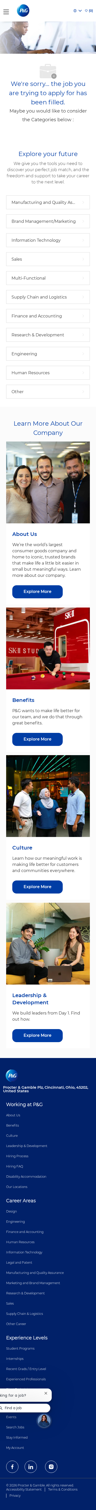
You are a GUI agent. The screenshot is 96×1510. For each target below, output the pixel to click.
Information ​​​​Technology (24, 1252)
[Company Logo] (23, 10)
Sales (10, 1303)
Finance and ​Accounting (25, 1232)
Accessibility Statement (24, 1489)
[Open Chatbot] (44, 1420)
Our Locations (16, 1187)
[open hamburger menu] (6, 11)
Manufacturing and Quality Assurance (35, 1273)
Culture (12, 1136)
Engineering (15, 1222)
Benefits (12, 1125)
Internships (15, 1359)
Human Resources (20, 1242)
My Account (15, 1448)
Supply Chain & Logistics (24, 1314)
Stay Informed (17, 1437)
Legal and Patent (19, 1262)
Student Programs (20, 1348)
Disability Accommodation (26, 1176)
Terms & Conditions (63, 1489)
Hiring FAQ (14, 1166)
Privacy (14, 1495)
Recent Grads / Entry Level (26, 1369)
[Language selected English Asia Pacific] (77, 10)
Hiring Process (17, 1156)
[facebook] (12, 1467)
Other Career (16, 1324)
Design (11, 1211)
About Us (13, 1115)
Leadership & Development (26, 1146)
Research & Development (25, 1293)
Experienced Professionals (26, 1379)
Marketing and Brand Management (33, 1283)
